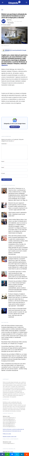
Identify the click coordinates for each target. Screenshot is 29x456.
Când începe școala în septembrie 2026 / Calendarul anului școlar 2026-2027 (17, 214)
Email (2, 167)
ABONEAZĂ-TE (14, 126)
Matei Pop (9, 19)
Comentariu (4, 143)
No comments (11, 22)
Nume (3, 161)
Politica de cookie (7, 433)
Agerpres (4, 65)
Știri (2, 9)
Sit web (3, 173)
